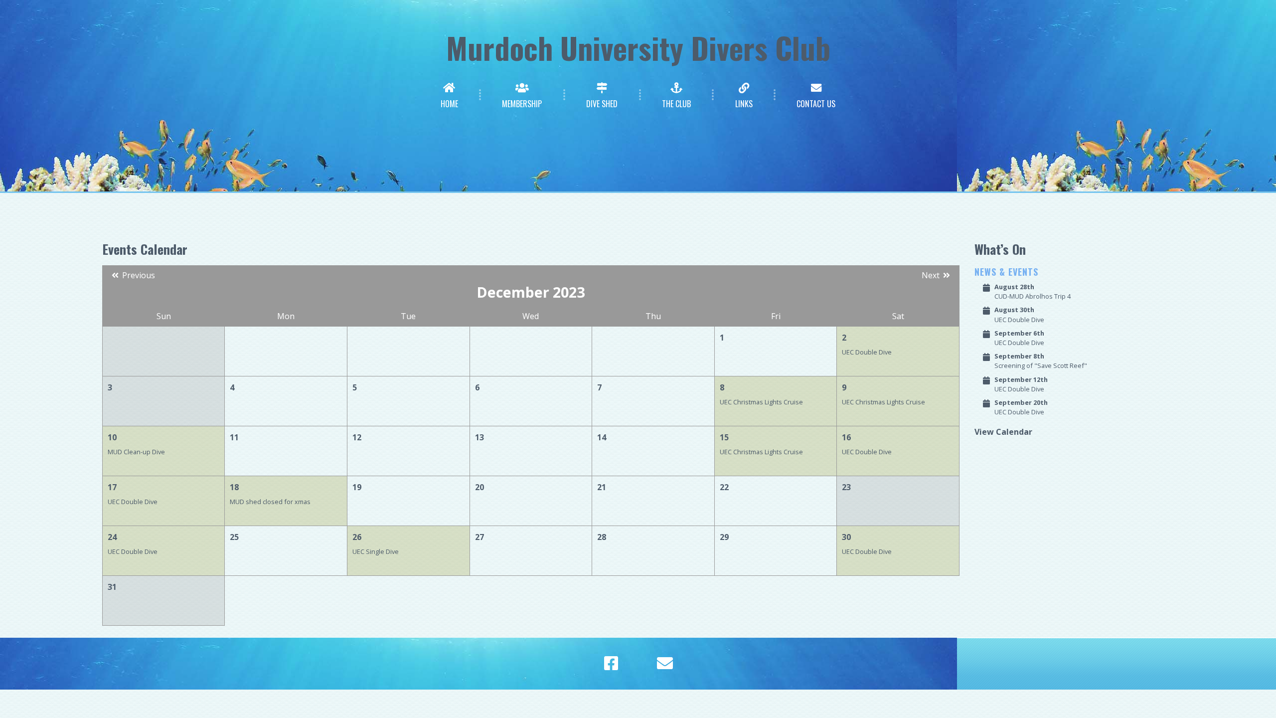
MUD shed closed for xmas (270, 501)
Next (932, 275)
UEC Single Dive (375, 551)
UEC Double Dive (867, 352)
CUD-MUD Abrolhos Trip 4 (1032, 291)
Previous (137, 275)
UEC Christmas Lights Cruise (761, 401)
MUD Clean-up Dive (136, 451)
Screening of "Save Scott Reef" (1040, 361)
